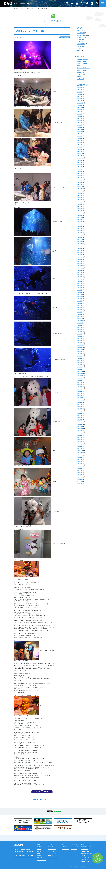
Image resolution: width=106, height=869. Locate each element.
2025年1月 (79, 125)
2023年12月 (80, 153)
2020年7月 (79, 197)
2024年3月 (79, 147)
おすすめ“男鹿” (81, 44)
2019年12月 (80, 213)
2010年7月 (79, 461)
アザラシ (79, 39)
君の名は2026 (80, 72)
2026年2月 (79, 98)
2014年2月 (79, 367)
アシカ (78, 41)
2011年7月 (79, 435)
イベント (64, 844)
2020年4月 (79, 204)
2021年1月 (79, 184)
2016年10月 (80, 296)
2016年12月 (80, 292)
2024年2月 (79, 149)
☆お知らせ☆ (80, 37)
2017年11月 (80, 268)
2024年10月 (80, 131)
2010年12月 (80, 450)
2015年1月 (79, 343)
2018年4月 (79, 257)
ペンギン (79, 46)
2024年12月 (80, 127)
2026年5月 (79, 92)
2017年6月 (79, 279)
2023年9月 (79, 160)
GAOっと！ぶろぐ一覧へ (40, 800)
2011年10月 (80, 428)
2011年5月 (79, 439)
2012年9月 (79, 404)
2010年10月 (80, 455)
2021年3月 (79, 180)
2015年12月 (80, 318)
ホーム (16, 8)
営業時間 (39, 846)
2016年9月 (79, 299)
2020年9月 (79, 193)
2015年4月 (79, 336)
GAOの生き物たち (52, 849)
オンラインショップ (52, 857)
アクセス (39, 855)
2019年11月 (80, 215)
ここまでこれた (81, 74)
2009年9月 (79, 483)
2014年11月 (80, 347)
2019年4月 (79, 230)
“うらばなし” (80, 33)
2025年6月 (79, 116)
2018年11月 (80, 241)
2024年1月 (79, 151)
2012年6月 (79, 411)
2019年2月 (79, 235)
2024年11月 (80, 129)
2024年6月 (79, 140)
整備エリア (50, 846)
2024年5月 (79, 142)
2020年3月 (79, 206)
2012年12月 (80, 398)
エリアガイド (51, 844)
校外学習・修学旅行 (41, 860)
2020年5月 (79, 202)
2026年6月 (79, 90)
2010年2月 (79, 472)
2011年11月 (80, 426)
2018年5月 (79, 255)
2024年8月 (79, 136)
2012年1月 (79, 422)
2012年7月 (79, 409)
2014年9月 (79, 351)
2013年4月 (79, 389)
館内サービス (51, 855)
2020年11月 (80, 189)
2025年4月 (79, 120)
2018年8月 (79, 248)
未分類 (78, 50)
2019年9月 (79, 219)
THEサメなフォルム (82, 63)
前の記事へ (37, 791)
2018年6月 (79, 252)
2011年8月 (79, 433)
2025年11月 (80, 105)
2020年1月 (79, 211)
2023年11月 (80, 156)
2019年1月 (79, 237)
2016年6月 (79, 305)
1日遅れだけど (80, 79)
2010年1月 (79, 475)
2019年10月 (80, 217)
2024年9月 (79, 134)
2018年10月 (80, 244)
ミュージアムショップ (53, 851)
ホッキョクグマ (81, 48)
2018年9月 (79, 246)
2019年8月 (79, 222)
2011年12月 (80, 424)
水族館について (40, 844)
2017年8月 (79, 274)
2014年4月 (79, 362)
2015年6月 (79, 332)
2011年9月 (79, 431)
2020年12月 (80, 186)
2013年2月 (79, 393)
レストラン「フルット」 (53, 853)
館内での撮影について (86, 846)
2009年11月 (80, 479)
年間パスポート (40, 851)
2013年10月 (80, 376)
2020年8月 (79, 195)
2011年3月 (79, 444)
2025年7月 (79, 114)
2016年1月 (79, 316)
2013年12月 (80, 371)
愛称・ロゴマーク (85, 844)
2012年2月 (79, 420)
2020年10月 (80, 191)
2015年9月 (79, 325)
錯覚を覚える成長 (81, 61)
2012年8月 (79, 406)
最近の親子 (80, 77)
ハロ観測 (79, 66)
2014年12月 (80, 345)
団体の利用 (39, 857)
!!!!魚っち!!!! (80, 30)
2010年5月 (79, 466)
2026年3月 (79, 96)
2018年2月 (79, 261)
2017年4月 (79, 283)
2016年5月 (79, 307)
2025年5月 (79, 118)
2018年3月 (79, 259)
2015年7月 (79, 329)
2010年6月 (79, 464)
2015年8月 (79, 327)
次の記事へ (47, 791)
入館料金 (39, 849)
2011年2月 (79, 446)
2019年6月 (79, 226)
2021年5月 (79, 175)
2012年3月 (79, 417)
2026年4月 (79, 94)
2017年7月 (79, 277)
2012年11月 (80, 400)
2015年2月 (79, 340)
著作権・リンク (84, 849)
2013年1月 (79, 395)
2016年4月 (79, 310)
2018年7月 (79, 250)
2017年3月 (79, 285)
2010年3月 (79, 470)
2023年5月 (79, 169)
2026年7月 (79, 87)
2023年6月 (79, 167)
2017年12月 (80, 266)
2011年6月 (79, 437)
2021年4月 (79, 178)
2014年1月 (79, 369)
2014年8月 (79, 354)
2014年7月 (79, 356)
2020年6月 (79, 200)
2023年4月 (79, 171)
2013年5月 (79, 387)
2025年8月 (79, 112)
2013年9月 (79, 378)
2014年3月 (79, 365)
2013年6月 (79, 384)
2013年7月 (79, 382)
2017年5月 (79, 281)
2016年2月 (79, 314)
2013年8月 (79, 380)
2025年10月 (80, 107)
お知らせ (64, 846)
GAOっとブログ (65, 849)
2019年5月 (79, 228)
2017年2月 (79, 288)
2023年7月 (79, 164)
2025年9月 (79, 109)
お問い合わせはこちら (22, 855)
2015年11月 (80, 321)
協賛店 (38, 853)
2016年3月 (79, 312)
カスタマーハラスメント (86, 861)
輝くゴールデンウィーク (83, 68)
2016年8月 (79, 301)
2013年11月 (80, 373)
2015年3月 (79, 338)
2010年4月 (79, 468)
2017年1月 (79, 290)
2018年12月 (80, 239)
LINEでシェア (57, 811)
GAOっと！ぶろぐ (24, 8)
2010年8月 (79, 459)
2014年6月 (79, 358)
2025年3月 (79, 123)
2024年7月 (79, 138)
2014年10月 (80, 349)
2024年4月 (79, 145)
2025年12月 (80, 103)
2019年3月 (79, 233)
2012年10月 (80, 402)
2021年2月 (79, 182)
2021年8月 (79, 173)
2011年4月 (79, 442)
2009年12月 (80, 477)
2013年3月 (79, 391)
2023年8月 (79, 162)
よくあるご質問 (74, 846)
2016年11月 (80, 294)
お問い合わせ (74, 844)
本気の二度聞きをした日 (83, 59)
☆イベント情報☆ (64, 37)
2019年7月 (79, 224)
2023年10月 (80, 158)
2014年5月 (79, 360)
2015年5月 (79, 334)
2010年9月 (79, 457)
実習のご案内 (74, 849)
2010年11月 (80, 453)
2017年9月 (79, 272)
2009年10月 (80, 481)
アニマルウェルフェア (86, 851)
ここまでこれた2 (81, 70)
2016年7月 (79, 303)
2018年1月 (79, 263)
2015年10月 (80, 323)
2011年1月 (79, 448)
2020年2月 (79, 208)
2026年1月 (79, 101)
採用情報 (73, 851)
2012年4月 (79, 415)
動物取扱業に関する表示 (86, 853)
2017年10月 (80, 270)
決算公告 (83, 855)
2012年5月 (79, 413)
